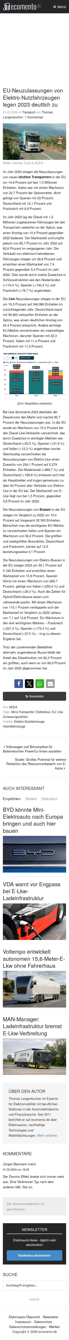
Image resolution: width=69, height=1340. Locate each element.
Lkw (60, 712)
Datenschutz (43, 1321)
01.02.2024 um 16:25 (16, 1169)
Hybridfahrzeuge (14, 726)
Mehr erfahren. (47, 1135)
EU (54, 712)
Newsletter (36, 696)
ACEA (13, 707)
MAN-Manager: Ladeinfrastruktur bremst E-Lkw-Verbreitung (32, 1026)
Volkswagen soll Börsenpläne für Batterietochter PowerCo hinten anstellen (32, 748)
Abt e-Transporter (22, 712)
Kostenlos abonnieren (34, 1255)
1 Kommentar (34, 117)
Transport (28, 112)
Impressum (23, 1321)
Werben (54, 1326)
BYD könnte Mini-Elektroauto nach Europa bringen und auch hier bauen (33, 820)
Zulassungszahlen (15, 716)
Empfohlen (12, 798)
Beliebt (31, 798)
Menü (62, 6)
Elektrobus (43, 712)
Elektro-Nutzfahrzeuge (29, 721)
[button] (18, 683)
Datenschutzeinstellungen (27, 1326)
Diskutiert (49, 798)
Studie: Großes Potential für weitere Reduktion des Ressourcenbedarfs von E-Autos (36, 764)
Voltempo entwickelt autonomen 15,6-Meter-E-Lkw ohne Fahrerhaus (34, 958)
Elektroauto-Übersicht (24, 1316)
